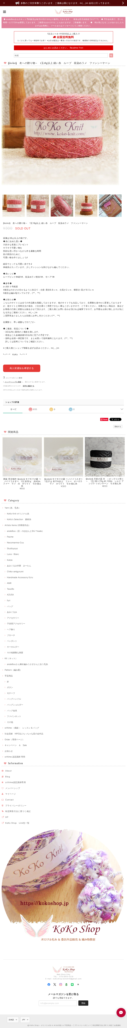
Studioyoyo (12, 548)
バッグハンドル (14, 699)
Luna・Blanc (13, 554)
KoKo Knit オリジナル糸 (18, 513)
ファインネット (14, 716)
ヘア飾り (11, 629)
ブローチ (11, 635)
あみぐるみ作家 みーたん (19, 565)
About (8, 770)
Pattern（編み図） (13, 670)
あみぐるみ (12, 612)
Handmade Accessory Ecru (20, 577)
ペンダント (12, 641)
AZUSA (10, 594)
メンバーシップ (12, 788)
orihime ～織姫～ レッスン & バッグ (22, 728)
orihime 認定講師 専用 (15, 756)
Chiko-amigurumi (15, 571)
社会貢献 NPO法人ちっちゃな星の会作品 (24, 733)
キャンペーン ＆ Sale (16, 745)
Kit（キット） (11, 658)
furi (8, 600)
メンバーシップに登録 (13, 382)
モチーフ (11, 693)
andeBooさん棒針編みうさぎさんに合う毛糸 (27, 664)
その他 (10, 722)
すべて (13, 409)
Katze (10, 560)
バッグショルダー (15, 704)
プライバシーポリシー (15, 805)
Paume (10, 536)
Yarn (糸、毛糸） (12, 508)
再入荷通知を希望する (22, 368)
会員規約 (117, 1025)
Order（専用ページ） (14, 739)
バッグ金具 (12, 710)
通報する (117, 426)
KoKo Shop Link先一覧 (17, 823)
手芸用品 (9, 676)
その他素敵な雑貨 (15, 652)
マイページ (10, 794)
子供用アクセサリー (16, 623)
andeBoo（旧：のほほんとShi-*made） (25, 531)
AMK (9, 583)
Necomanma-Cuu (15, 542)
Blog (7, 776)
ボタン (10, 687)
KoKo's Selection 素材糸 (19, 519)
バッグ (10, 606)
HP (6, 817)
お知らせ (9, 751)
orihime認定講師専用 (15, 782)
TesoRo (10, 589)
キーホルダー (13, 647)
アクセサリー (13, 618)
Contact (9, 799)
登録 (83, 1003)
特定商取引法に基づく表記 (18, 811)
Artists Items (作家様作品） (17, 525)
